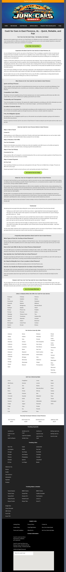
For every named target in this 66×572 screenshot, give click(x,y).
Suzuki (52, 393)
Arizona (9, 339)
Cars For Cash (54, 436)
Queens (24, 459)
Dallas (23, 449)
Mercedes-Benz (40, 388)
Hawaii (9, 364)
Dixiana (36, 325)
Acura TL (38, 501)
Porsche (38, 408)
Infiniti (23, 398)
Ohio (37, 357)
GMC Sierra (8, 511)
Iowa (23, 339)
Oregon (38, 362)
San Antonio (25, 454)
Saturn (52, 383)
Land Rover (24, 411)
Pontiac (38, 406)
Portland (7, 482)
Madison (22, 303)
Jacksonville (39, 446)
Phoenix (10, 457)
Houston (10, 454)
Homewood (10, 301)
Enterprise (9, 296)
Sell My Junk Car (54, 433)
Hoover (21, 301)
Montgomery (23, 305)
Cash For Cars (39, 433)
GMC (23, 388)
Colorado (10, 346)
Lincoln (38, 383)
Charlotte (38, 457)
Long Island (39, 459)
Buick (9, 390)
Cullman (36, 322)
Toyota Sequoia (11, 490)
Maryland (24, 352)
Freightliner (24, 380)
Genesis (24, 383)
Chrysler (10, 398)
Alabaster (9, 318)
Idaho (9, 366)
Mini (37, 393)
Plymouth (38, 403)
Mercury (38, 390)
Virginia (52, 357)
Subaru (52, 390)
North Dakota (39, 354)
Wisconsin (53, 367)
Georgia (9, 361)
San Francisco (8, 474)
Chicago (10, 452)
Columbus (38, 454)
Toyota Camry (11, 493)
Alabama (10, 334)
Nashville (7, 479)
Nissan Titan (25, 501)
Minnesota (24, 359)
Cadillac (10, 393)
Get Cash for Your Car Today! (33, 172)
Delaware (10, 352)
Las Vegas (24, 462)
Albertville (22, 318)
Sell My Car (39, 431)
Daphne (9, 325)
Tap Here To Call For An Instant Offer (33, 1)
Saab (52, 380)
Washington (53, 360)
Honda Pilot (24, 493)
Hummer (24, 393)
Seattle (7, 472)
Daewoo (10, 401)
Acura (9, 380)
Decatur (22, 325)
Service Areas (34, 25)
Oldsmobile (39, 401)
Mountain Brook (38, 305)
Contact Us (44, 524)
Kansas (24, 341)
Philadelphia (25, 457)
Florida (9, 359)
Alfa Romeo (10, 383)
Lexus (37, 380)
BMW (9, 388)
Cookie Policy (16, 527)
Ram (37, 411)
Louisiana (24, 346)
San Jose (38, 449)
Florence (37, 296)
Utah (52, 352)
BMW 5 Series (25, 490)
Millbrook (37, 303)
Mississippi (24, 362)
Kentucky (24, 344)
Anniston (37, 318)
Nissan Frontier (11, 501)
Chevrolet (10, 396)
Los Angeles (10, 449)
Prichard (9, 312)
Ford (9, 411)
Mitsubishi (38, 396)
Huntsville (9, 303)
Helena (36, 299)
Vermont (53, 355)
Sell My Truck (25, 438)
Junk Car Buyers (11, 438)
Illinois (23, 334)
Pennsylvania (39, 364)
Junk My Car (10, 431)
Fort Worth (38, 452)
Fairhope (22, 296)
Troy (36, 314)
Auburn (21, 320)
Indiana (23, 336)
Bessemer (37, 320)
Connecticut (10, 349)
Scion (52, 385)
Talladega (9, 314)
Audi (9, 385)
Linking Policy (16, 524)
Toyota (52, 398)
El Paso (9, 462)
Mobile (9, 305)
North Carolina (39, 352)
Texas (52, 350)
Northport (9, 307)
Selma (36, 312)
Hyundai (24, 396)
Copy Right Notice (32, 527)
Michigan (24, 357)
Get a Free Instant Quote (47, 527)
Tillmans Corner (23, 314)
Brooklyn (10, 459)
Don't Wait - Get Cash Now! (33, 46)
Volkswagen (53, 401)
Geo (23, 385)
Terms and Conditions (18, 530)
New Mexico (39, 346)
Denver (7, 469)
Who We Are (14, 25)
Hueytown (37, 301)
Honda (23, 390)
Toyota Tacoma (11, 498)
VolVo (52, 403)
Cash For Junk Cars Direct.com (20, 543)
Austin (23, 446)
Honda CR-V (25, 496)
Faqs (60, 25)
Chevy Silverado (9, 508)
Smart (52, 388)
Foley (8, 299)
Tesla (52, 396)
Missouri (24, 364)
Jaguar (23, 403)
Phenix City (22, 309)
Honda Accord (25, 498)
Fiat (8, 408)
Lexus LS (38, 498)
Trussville (9, 316)
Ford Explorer (39, 496)
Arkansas (10, 341)
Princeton (22, 312)
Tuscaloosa (22, 316)
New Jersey (39, 344)
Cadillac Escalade (40, 493)
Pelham (9, 309)
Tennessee (53, 347)
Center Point (23, 322)
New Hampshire (40, 341)
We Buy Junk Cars (55, 431)
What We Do (30, 530)
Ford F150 (7, 513)
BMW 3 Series (39, 490)
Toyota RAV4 (11, 496)
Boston (37, 462)
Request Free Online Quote (48, 25)
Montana (38, 334)
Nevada (38, 339)
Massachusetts (25, 354)
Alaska (9, 336)
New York (38, 349)
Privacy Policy (31, 524)
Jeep (23, 406)
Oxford (36, 307)
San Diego (24, 452)
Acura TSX (7, 516)
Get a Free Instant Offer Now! (32, 289)
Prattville (37, 309)
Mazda (37, 385)
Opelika (21, 307)
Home (6, 25)
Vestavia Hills (38, 316)
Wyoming (53, 370)
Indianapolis (8, 477)
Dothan (9, 327)
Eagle (9, 406)
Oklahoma (38, 359)
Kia (23, 408)
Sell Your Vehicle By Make (48, 530)
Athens (9, 320)
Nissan (38, 398)
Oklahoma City (8, 466)
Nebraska (38, 336)
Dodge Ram (8, 505)
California (10, 344)
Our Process (23, 25)
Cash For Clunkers (26, 435)
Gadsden (22, 299)
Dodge (9, 403)
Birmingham (10, 322)
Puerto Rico (53, 372)
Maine (23, 349)
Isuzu (23, 401)
